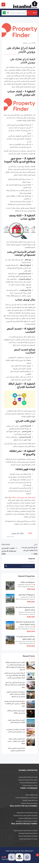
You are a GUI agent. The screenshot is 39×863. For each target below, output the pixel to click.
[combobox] (32, 12)
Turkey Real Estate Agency (28, 783)
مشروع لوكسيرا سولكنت (27, 582)
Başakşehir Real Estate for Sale (27, 813)
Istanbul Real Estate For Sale (28, 777)
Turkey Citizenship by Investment (26, 798)
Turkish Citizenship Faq (29, 800)
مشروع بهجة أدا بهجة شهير (27, 595)
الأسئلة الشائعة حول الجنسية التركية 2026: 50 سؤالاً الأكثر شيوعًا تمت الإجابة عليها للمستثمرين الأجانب (15, 675)
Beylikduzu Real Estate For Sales (26, 821)
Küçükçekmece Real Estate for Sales (25, 815)
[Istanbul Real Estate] (25, 4)
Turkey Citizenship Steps (29, 803)
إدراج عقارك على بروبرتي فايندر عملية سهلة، (21, 497)
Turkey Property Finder (29, 785)
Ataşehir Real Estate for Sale (28, 818)
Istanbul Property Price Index (27, 780)
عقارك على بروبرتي (18, 533)
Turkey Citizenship (31, 795)
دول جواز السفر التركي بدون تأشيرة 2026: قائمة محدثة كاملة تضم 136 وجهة (15, 685)
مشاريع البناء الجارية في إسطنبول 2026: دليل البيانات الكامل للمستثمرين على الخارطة (15, 694)
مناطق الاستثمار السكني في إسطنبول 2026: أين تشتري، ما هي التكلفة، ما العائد (14, 703)
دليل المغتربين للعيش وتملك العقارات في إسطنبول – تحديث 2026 (16, 741)
